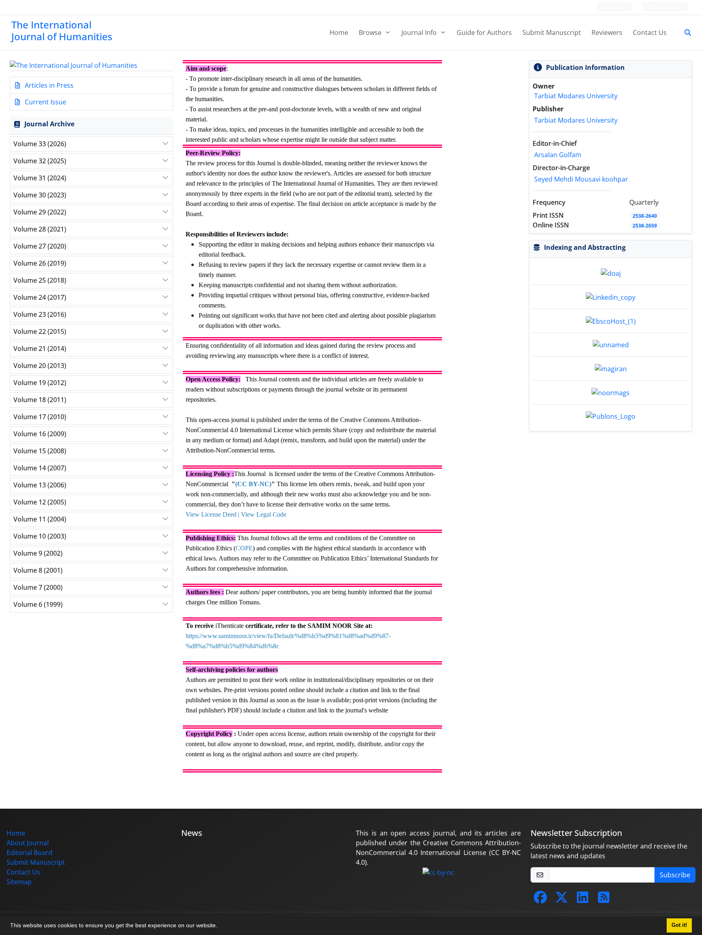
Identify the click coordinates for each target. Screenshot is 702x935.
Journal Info (419, 32)
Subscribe (675, 874)
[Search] (684, 32)
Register (668, 7)
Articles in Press (48, 85)
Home (338, 32)
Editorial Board (29, 852)
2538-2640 (645, 215)
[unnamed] (611, 344)
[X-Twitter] (561, 899)
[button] (220, 926)
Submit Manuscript (551, 32)
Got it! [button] (679, 925)
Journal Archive (49, 123)
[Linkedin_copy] (610, 296)
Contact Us (650, 32)
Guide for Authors (484, 32)
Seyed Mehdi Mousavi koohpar (581, 179)
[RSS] (603, 899)
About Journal (27, 842)
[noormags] (611, 391)
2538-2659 (645, 225)
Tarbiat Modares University (576, 95)
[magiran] (611, 368)
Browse (371, 32)
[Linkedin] (582, 899)
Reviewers (607, 32)
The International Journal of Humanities (62, 30)
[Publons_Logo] (610, 415)
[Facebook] (540, 899)
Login (617, 7)
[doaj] (611, 272)
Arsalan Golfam (557, 154)
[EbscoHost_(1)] (611, 320)
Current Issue (44, 101)
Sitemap (19, 881)
